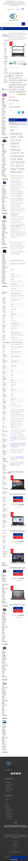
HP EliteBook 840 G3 (5, 440)
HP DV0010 (4, 434)
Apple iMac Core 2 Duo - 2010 (4, 309)
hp (3, 422)
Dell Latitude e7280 (4, 401)
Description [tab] (13, 120)
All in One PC (5, 45)
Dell (5, 53)
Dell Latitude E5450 (4, 384)
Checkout (8, 791)
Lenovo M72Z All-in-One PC (4, 499)
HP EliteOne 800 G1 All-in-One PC (5, 467)
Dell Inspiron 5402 (4, 367)
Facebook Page (19, 457)
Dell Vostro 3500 (4, 418)
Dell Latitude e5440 (4, 378)
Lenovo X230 (4, 536)
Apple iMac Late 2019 (4, 337)
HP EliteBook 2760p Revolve (5, 452)
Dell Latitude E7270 (4, 395)
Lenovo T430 (4, 505)
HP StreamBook (5, 488)
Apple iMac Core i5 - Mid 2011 (4, 329)
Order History (9, 784)
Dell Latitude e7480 (4, 407)
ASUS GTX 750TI (4, 347)
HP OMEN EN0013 (4, 477)
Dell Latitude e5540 (4, 390)
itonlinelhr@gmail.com (11, 1)
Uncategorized (7, 76)
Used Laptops (20, 33)
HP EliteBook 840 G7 (5, 445)
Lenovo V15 (4, 526)
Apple (5, 50)
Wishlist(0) (18, 9)
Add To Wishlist (19, 543)
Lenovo (5, 69)
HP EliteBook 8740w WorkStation (5, 459)
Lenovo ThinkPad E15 (5, 510)
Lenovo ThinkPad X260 (5, 521)
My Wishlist (8, 786)
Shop (14, 33)
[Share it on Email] (23, 113)
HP (4, 66)
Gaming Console (9, 814)
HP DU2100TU (5, 430)
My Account (8, 782)
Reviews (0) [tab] (13, 123)
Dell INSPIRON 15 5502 (5, 361)
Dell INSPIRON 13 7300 (5, 355)
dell (3, 351)
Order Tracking (9, 788)
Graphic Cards (9, 816)
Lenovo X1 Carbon (4, 532)
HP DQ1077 (4, 426)
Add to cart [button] (18, 497)
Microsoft (6, 73)
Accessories (6, 40)
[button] (24, 44)
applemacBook (6, 342)
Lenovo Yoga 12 (4, 542)
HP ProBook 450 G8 (5, 483)
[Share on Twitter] (19, 113)
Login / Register (10, 9)
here (18, 253)
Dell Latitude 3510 (4, 372)
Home (10, 33)
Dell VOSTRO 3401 (5, 413)
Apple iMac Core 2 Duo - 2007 (4, 300)
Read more (18, 534)
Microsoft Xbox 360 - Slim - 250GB (5, 554)
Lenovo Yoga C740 (4, 547)
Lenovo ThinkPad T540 (5, 516)
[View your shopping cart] (21, 9)
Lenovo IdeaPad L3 (5, 493)
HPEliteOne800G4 (7, 473)
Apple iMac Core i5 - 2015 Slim (4, 318)
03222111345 (20, 1)
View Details (18, 500)
